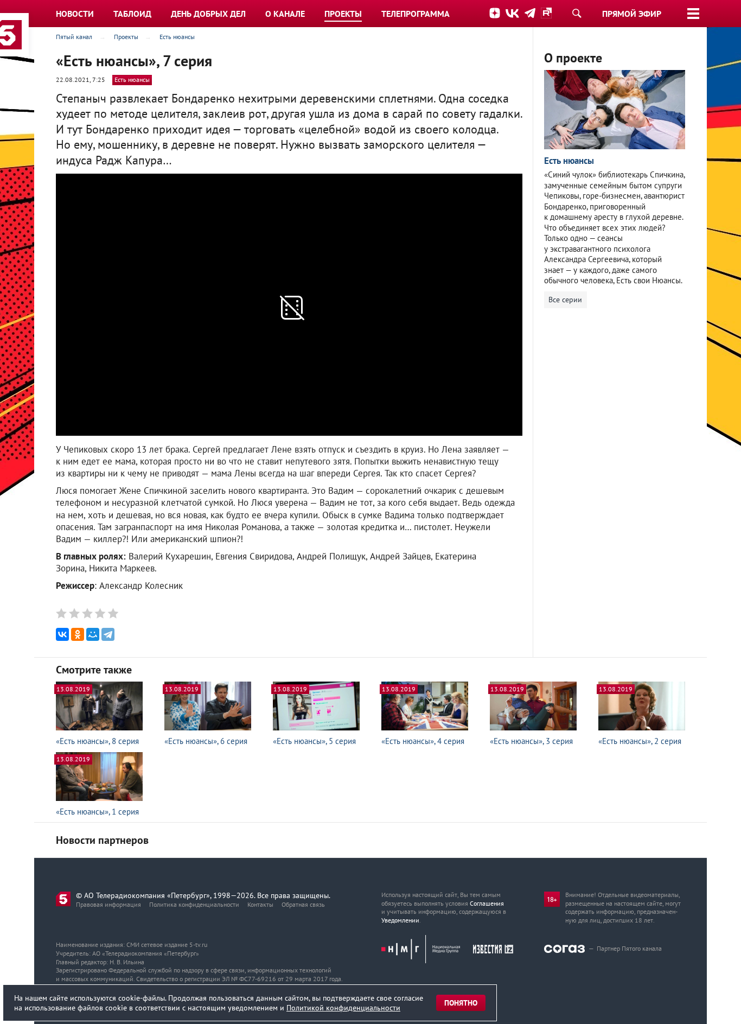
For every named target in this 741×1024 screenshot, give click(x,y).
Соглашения (487, 903)
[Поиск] (576, 13)
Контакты (260, 904)
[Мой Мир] (92, 634)
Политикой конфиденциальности (343, 1008)
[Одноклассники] (77, 634)
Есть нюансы (132, 79)
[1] (62, 613)
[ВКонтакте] (62, 634)
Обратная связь (303, 904)
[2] (74, 613)
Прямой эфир (631, 13)
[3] (87, 613)
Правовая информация (108, 904)
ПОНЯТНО (460, 1003)
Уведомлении (400, 920)
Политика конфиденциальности (194, 904)
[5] (112, 613)
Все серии (565, 299)
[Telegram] (107, 634)
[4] (99, 613)
